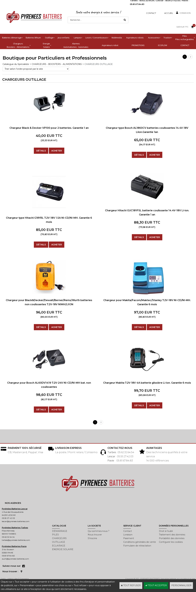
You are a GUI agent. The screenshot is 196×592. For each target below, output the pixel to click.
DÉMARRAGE (59, 531)
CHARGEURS (59, 538)
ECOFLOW (162, 45)
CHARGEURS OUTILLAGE (99, 64)
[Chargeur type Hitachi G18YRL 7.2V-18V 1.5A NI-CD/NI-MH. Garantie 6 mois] (49, 213)
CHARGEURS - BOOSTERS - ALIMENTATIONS (57, 64)
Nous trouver (95, 534)
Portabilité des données (171, 538)
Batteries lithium (33, 37)
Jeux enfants (64, 37)
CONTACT (185, 45)
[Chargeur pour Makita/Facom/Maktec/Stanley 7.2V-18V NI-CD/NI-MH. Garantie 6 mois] (147, 295)
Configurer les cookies (171, 542)
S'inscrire (92, 538)
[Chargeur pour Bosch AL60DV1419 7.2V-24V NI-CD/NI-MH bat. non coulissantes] (49, 369)
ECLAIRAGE (58, 545)
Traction (167, 37)
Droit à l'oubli (166, 531)
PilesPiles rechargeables (184, 38)
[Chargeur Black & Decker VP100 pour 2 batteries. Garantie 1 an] (49, 115)
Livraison (127, 534)
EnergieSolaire (46, 45)
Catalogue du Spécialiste (16, 64)
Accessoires (153, 37)
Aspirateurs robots (135, 37)
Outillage (49, 37)
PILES (55, 534)
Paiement (128, 538)
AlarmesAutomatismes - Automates (75, 45)
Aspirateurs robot (110, 45)
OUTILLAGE (58, 542)
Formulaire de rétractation (137, 545)
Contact (151, 13)
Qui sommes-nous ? (98, 531)
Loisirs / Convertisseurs (96, 37)
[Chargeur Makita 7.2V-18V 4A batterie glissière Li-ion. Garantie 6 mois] (147, 375)
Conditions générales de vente (139, 542)
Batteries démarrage (11, 37)
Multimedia (117, 37)
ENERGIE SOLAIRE (62, 549)
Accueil (168, 13)
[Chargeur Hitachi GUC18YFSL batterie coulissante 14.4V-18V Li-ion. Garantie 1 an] (147, 203)
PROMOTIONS (138, 45)
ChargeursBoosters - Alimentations (18, 45)
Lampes (77, 37)
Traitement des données (172, 534)
